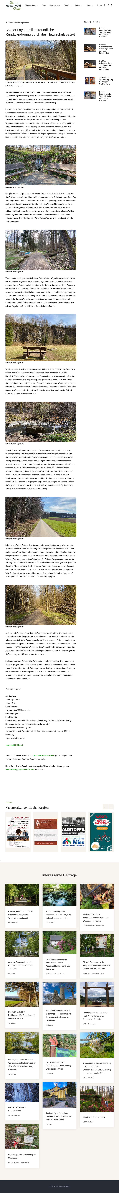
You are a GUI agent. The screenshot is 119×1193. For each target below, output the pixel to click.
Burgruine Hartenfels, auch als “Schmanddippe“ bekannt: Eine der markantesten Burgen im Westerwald (58, 1015)
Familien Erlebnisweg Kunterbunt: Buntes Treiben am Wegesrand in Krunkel (96, 917)
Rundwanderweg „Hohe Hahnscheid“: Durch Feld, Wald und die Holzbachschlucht (58, 915)
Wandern (67, 5)
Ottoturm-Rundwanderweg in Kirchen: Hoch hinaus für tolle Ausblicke (20, 965)
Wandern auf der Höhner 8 (94, 1117)
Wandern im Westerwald (44, 756)
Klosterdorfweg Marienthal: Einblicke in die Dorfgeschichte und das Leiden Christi (58, 1116)
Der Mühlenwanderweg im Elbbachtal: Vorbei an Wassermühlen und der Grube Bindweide (58, 964)
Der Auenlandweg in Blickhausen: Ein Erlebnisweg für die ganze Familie (22, 1015)
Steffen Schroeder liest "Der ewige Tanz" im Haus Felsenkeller (106, 49)
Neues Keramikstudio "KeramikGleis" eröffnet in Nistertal (105, 32)
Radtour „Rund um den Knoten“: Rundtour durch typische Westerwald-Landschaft (21, 915)
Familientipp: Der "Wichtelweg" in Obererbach (22, 1156)
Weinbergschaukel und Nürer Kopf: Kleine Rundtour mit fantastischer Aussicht (95, 1016)
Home (19, 5)
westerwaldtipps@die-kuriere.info (19, 770)
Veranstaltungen (31, 5)
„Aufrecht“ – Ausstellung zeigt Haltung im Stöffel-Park (106, 81)
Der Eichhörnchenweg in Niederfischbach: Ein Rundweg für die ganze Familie (58, 1065)
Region (89, 5)
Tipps (44, 5)
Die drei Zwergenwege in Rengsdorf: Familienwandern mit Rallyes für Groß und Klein (96, 965)
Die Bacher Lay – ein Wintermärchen (17, 1109)
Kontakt (99, 5)
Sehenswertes (55, 5)
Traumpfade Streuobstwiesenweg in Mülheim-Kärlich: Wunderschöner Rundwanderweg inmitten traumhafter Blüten (97, 1068)
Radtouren (79, 5)
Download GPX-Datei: (14, 745)
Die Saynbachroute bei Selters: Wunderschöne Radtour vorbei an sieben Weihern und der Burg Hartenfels (22, 1064)
